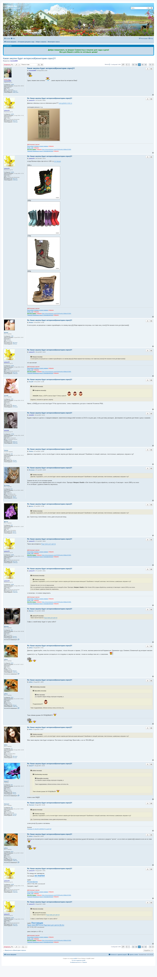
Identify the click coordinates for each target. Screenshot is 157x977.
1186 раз (15, 672)
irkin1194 (6, 430)
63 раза (15, 814)
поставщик (57, 161)
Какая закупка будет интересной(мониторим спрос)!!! (29, 58)
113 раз (15, 460)
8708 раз (15, 91)
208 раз (15, 498)
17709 (12, 434)
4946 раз (15, 443)
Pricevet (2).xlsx (32, 882)
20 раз (14, 531)
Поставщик (37, 923)
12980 (12, 84)
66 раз (14, 815)
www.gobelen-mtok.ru (65, 103)
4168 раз (15, 121)
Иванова (6, 626)
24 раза (15, 636)
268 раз (15, 405)
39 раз (14, 793)
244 (12, 784)
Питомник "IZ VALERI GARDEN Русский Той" (39, 829)
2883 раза (15, 92)
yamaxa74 (7, 110)
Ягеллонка (7, 485)
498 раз (15, 343)
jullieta (6, 659)
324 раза (15, 406)
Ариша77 (6, 781)
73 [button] (150, 65)
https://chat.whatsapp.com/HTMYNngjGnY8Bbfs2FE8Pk (56, 149)
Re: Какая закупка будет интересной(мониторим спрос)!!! (49, 98)
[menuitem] (13, 38)
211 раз (15, 757)
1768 (12, 336)
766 (12, 630)
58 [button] (142, 65)
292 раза (15, 756)
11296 (12, 114)
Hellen (5, 745)
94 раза (15, 637)
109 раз (15, 461)
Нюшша (6, 332)
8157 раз (15, 120)
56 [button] (136, 65)
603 (12, 525)
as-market (40, 875)
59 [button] (145, 65)
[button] (123, 64)
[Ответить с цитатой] (151, 68)
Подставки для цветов (48, 544)
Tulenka (6, 450)
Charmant (6, 804)
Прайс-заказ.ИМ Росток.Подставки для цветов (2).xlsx (45, 925)
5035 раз (15, 441)
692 (12, 807)
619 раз (15, 670)
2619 (12, 663)
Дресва (6, 521)
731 (12, 748)
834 (12, 489)
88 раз (14, 533)
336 (12, 454)
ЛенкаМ (6, 395)
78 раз (14, 496)
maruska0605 (14, 61)
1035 (12, 399)
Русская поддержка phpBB (78, 960)
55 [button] (133, 65)
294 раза (15, 342)
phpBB (75, 958)
